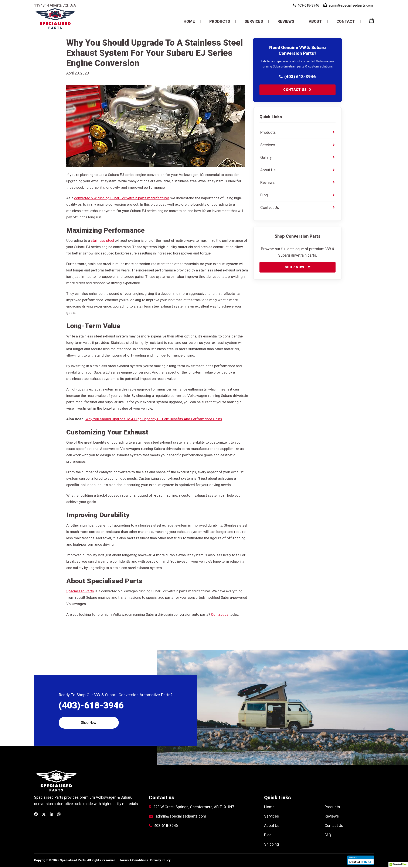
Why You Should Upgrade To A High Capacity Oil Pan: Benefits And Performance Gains (153, 419)
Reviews (331, 816)
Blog (268, 835)
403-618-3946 (166, 825)
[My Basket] (371, 21)
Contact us (219, 614)
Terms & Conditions (133, 860)
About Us (271, 825)
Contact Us (333, 825)
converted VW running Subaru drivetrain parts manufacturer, (122, 198)
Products (332, 807)
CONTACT (345, 21)
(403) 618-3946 (300, 76)
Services (271, 816)
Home (269, 807)
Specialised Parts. (73, 860)
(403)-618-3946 (91, 705)
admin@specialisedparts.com (181, 816)
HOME (189, 21)
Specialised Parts (80, 591)
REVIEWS (286, 21)
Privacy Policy (160, 860)
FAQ (327, 835)
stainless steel (102, 240)
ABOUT (315, 21)
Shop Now (88, 723)
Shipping (271, 844)
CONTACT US (295, 90)
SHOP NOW (295, 267)
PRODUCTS (219, 21)
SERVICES (254, 21)
